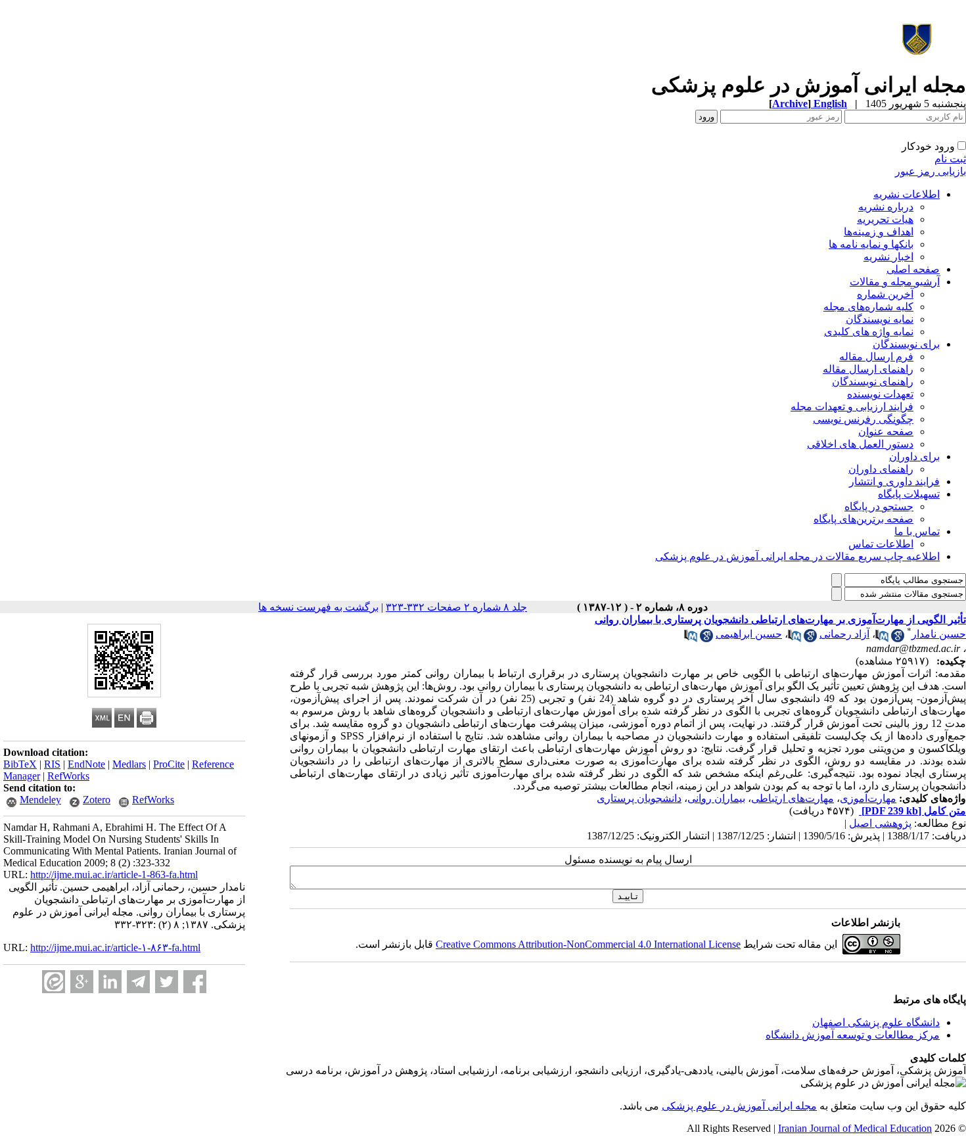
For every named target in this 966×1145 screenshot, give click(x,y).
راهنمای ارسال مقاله (868, 369)
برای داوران (914, 456)
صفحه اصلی (913, 269)
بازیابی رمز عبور (930, 171)
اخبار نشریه (888, 256)
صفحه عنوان (885, 431)
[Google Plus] (81, 981)
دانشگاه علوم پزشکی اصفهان (876, 1022)
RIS (52, 764)
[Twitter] (166, 981)
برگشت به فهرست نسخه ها (318, 607)
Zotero (96, 799)
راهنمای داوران (880, 469)
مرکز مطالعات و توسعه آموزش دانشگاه (853, 1034)
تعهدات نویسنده (880, 394)
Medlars (129, 764)
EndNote (86, 764)
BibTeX (20, 764)
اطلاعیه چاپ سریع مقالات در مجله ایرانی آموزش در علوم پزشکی (797, 556)
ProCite (169, 764)
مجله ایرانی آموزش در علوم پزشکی (739, 1105)
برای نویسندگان (906, 344)
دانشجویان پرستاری (639, 798)
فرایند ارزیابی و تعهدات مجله (852, 406)
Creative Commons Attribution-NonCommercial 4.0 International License (588, 944)
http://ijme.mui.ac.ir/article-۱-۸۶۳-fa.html (115, 947)
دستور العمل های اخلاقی (860, 444)
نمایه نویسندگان (879, 319)
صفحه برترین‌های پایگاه (863, 519)
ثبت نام (950, 158)
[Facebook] (194, 981)
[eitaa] (53, 981)
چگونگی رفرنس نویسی (863, 419)
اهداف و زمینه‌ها (878, 231)
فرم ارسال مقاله (876, 356)
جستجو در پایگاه (878, 506)
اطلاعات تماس (880, 543)
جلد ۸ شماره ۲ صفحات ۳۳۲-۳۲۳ (456, 607)
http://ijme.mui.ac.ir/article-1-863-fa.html (114, 874)
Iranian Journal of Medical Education (855, 1128)
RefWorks (68, 776)
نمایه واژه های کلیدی (868, 331)
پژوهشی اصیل (880, 823)
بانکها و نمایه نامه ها (871, 244)
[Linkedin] (110, 981)
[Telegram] (138, 981)
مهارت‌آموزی (868, 798)
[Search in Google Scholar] (897, 638)
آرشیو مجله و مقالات (895, 281)
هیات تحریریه (885, 219)
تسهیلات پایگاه (909, 494)
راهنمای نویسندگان (872, 381)
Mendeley (40, 799)
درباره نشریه (885, 206)
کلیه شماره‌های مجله (868, 306)
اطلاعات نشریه (906, 194)
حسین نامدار (938, 634)
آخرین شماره (885, 294)
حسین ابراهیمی (749, 634)
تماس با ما (917, 531)
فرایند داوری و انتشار (894, 481)
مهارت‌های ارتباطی (792, 798)
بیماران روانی (716, 798)
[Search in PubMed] (881, 638)
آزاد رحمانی (844, 634)
